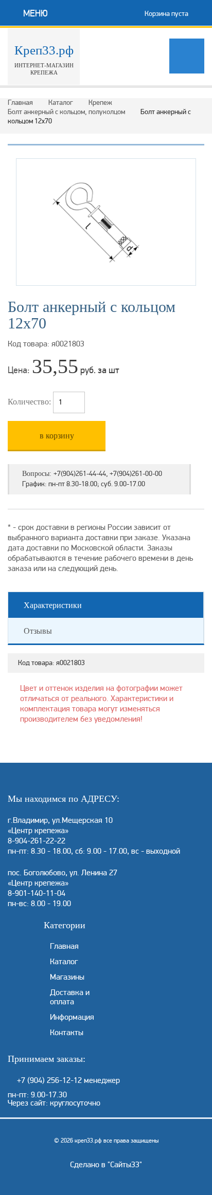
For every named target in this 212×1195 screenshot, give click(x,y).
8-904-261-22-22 (36, 841)
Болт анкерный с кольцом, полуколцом (66, 111)
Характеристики (53, 605)
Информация (72, 1017)
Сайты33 (124, 1165)
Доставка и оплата (70, 997)
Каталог (60, 102)
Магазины (67, 977)
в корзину (57, 435)
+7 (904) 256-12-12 (49, 1080)
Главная (20, 102)
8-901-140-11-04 (36, 893)
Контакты (66, 1032)
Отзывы (38, 631)
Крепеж (100, 102)
